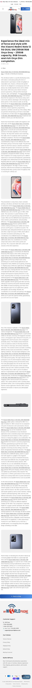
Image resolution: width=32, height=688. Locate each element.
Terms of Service (7, 639)
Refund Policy (6, 649)
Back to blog (17, 596)
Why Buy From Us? (7, 652)
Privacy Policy (6, 642)
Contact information (17, 686)
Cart (20, 4)
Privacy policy (8, 683)
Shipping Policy (7, 645)
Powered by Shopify (18, 681)
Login (12, 4)
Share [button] (4, 68)
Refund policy (27, 681)
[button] (3, 8)
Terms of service (16, 683)
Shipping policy (24, 683)
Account (16, 4)
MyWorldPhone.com (10, 681)
